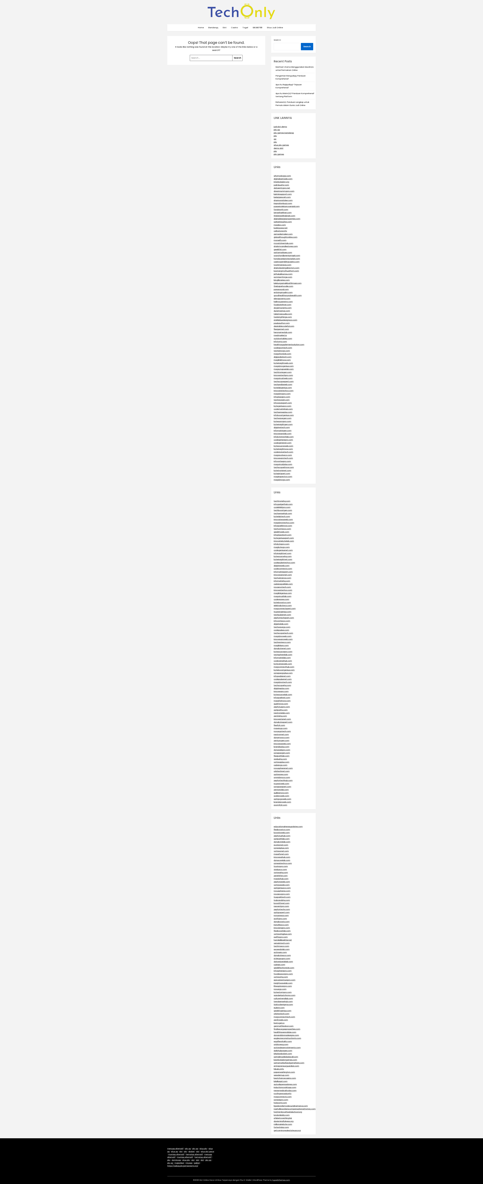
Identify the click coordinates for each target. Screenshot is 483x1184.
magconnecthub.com (284, 666)
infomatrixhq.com (282, 581)
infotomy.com (280, 341)
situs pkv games (281, 145)
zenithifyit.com (281, 875)
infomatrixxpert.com (283, 571)
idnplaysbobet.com (283, 1053)
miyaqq (189, 1163)
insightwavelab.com (283, 983)
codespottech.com (283, 347)
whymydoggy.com (282, 175)
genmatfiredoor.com (283, 1026)
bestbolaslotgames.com (285, 1059)
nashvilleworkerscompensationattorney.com (295, 1109)
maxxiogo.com (280, 728)
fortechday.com (281, 1127)
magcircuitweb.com (283, 378)
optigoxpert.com (282, 912)
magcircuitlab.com (282, 596)
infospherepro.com (283, 970)
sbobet (192, 1151)
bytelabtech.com (282, 516)
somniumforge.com (283, 277)
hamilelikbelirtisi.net (283, 940)
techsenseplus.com (283, 412)
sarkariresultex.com (283, 221)
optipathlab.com (282, 838)
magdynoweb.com (282, 636)
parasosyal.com (281, 289)
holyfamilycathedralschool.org (288, 1112)
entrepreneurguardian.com (286, 1066)
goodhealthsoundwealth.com (288, 295)
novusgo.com (280, 989)
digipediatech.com (282, 357)
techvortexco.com (282, 528)
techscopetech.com (283, 633)
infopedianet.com (282, 676)
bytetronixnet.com (282, 470)
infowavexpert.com (283, 403)
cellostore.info (280, 231)
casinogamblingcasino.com (286, 261)
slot (181, 1151)
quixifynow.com (281, 703)
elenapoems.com (282, 298)
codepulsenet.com (283, 679)
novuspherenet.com (283, 768)
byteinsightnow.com (283, 449)
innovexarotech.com (283, 458)
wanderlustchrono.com (284, 995)
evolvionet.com (281, 845)
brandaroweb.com (282, 802)
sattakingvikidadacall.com (286, 1056)
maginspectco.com (283, 476)
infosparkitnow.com (283, 525)
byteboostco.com (282, 602)
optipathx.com (281, 710)
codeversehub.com (283, 660)
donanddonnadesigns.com (286, 1035)
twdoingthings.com (283, 317)
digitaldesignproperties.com (287, 218)
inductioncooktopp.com (285, 1087)
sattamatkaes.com (283, 252)
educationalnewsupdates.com (288, 826)
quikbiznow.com (281, 792)
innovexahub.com (282, 857)
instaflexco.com (281, 924)
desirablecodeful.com (284, 326)
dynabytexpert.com (283, 722)
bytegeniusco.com (282, 406)
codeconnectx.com (283, 568)
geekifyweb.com (281, 531)
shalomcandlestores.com (286, 246)
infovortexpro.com (282, 461)
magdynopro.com (282, 393)
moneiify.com (280, 240)
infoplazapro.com (282, 396)
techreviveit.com (282, 399)
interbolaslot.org (281, 181)
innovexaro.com (281, 691)
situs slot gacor (207, 1151)
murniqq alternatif (176, 1154)
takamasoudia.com (283, 314)
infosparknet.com (282, 697)
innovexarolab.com (282, 433)
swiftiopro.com (281, 937)
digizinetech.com (282, 427)
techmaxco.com (281, 946)
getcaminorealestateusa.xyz (287, 1130)
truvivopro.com (281, 866)
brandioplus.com (281, 746)
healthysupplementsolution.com (289, 344)
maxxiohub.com (281, 878)
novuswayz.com (281, 915)
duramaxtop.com (282, 310)
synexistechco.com (283, 863)
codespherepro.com (283, 439)
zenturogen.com (281, 740)
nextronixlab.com (282, 713)
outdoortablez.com (283, 338)
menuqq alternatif (175, 1148)
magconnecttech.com (284, 1016)
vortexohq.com (281, 977)
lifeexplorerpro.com (283, 986)
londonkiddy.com (282, 1115)
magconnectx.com (283, 1096)
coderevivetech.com (283, 452)
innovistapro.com (282, 927)
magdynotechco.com (284, 522)
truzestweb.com (281, 783)
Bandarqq (213, 27)
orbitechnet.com (282, 771)
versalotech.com (282, 943)
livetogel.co (279, 1023)
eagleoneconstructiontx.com (287, 1038)
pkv (275, 136)
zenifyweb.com (281, 1020)
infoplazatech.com (282, 534)
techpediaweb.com (283, 384)
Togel (245, 27)
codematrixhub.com (283, 409)
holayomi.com (280, 1102)
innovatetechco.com (283, 390)
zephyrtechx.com (282, 909)
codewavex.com (281, 599)
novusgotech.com (282, 731)
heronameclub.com (283, 332)
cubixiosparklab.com (283, 584)
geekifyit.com (280, 249)
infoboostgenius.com (284, 415)
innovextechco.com (283, 590)
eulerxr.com (279, 1007)
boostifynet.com (281, 903)
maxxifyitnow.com (282, 700)
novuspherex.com (282, 891)
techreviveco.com (282, 642)
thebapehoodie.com (283, 286)
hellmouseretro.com (283, 301)
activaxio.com (280, 952)
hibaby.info (279, 1069)
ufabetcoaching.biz (283, 1118)
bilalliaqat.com (280, 1081)
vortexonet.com (281, 851)
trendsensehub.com (283, 1001)
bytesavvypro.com (282, 421)
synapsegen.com (282, 753)
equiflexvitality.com (283, 1041)
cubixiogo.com (280, 765)
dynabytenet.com (282, 648)
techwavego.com (282, 627)
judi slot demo (280, 126)
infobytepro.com (281, 544)
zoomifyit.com (280, 805)
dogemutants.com (283, 307)
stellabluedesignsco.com (285, 320)
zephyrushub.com (282, 835)
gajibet (197, 1163)
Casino (234, 27)
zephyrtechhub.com (283, 780)
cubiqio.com (279, 964)
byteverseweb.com (283, 663)
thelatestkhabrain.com (284, 215)
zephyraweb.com (282, 881)
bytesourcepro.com (283, 651)
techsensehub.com (283, 513)
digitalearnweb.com (283, 178)
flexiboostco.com (282, 829)
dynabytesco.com (282, 955)
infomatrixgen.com (282, 430)
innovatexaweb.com (283, 519)
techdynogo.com (282, 350)
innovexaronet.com (283, 574)
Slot (225, 27)
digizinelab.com (281, 624)
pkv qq (277, 129)
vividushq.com (280, 759)
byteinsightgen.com (283, 424)
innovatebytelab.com (284, 541)
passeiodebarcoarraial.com (287, 206)
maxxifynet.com (281, 854)
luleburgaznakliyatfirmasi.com (287, 283)
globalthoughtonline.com (285, 237)
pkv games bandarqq (284, 132)
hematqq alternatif (194, 1154)
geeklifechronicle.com (284, 967)
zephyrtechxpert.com (284, 617)
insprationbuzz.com (283, 203)
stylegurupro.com (282, 958)
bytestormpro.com (283, 992)
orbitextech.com (281, 1013)
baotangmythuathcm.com (286, 271)
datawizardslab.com (283, 961)
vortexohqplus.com (283, 934)
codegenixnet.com (282, 442)
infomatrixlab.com (282, 657)
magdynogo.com (282, 479)
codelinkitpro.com (282, 507)
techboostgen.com (283, 510)
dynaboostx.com (282, 921)
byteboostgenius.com (284, 670)
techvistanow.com (282, 578)
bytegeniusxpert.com (284, 538)
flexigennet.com (281, 329)
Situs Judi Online (275, 27)
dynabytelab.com (282, 841)
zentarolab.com (281, 789)
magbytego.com (282, 547)
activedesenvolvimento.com (287, 1047)
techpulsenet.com (282, 614)
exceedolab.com (282, 949)
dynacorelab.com (282, 860)
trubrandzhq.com (282, 900)
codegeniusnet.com (283, 550)
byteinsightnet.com (283, 559)
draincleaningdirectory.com (286, 267)
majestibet (179, 1163)
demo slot (278, 148)
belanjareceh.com (282, 197)
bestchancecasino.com (285, 1078)
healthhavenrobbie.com (285, 1032)
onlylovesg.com (281, 1044)
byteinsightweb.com (283, 363)
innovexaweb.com (282, 743)
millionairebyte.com (283, 1124)
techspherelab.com (283, 654)
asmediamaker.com (283, 234)
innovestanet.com (282, 719)
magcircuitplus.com (283, 464)
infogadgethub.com (283, 504)
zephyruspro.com (282, 706)
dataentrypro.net (282, 188)
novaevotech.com (282, 587)
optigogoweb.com (282, 799)
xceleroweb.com (281, 795)
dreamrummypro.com (284, 191)
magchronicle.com (282, 353)
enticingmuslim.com (283, 292)
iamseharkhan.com (283, 212)
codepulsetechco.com (284, 562)
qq (275, 139)
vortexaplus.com (281, 762)
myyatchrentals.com (283, 243)
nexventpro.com (281, 906)
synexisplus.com (281, 848)
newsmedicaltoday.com (285, 1090)
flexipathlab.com (281, 756)
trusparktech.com (282, 897)
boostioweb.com (282, 832)
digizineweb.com (281, 565)
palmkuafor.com (281, 185)
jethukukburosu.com (283, 274)
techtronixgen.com (283, 372)
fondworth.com (281, 209)
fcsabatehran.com (282, 304)
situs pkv (203, 1148)
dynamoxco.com (281, 737)
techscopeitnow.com (284, 467)
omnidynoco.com (282, 777)
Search (277, 40)
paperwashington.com (284, 1072)
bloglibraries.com (282, 280)
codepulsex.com (281, 630)
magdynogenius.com (284, 366)
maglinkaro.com (281, 645)
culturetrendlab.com (283, 998)
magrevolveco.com (283, 455)
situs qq (174, 1151)
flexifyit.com (279, 725)
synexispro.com (281, 1099)
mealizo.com (280, 225)
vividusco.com (280, 869)
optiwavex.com (281, 774)
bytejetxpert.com (282, 473)
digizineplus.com (281, 688)
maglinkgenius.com (283, 593)
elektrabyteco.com (283, 605)
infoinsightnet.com (282, 553)
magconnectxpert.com (285, 608)
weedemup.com (281, 1075)
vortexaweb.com (282, 884)
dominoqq (176, 1160)
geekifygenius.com (282, 1010)
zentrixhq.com (280, 716)
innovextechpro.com (283, 375)
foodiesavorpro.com (283, 974)
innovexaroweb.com (283, 639)
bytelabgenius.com (283, 387)
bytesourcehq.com (283, 556)
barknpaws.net (281, 228)
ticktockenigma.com (283, 1004)
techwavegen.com (282, 418)
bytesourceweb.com (283, 446)
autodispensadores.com (285, 1084)
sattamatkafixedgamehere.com (289, 1062)
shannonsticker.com (283, 200)
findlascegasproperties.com (287, 1029)
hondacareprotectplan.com (287, 258)
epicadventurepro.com (284, 980)
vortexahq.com (281, 872)
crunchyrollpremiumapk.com (287, 255)
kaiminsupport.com (283, 194)
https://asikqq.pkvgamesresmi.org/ (182, 1166)
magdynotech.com (283, 682)
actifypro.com (280, 918)
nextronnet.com (281, 734)
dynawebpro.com (282, 749)
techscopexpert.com (284, 381)
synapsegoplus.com (283, 673)
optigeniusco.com (282, 888)
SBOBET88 (257, 27)
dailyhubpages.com (283, 1050)
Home (201, 27)
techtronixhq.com (282, 501)
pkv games (279, 154)
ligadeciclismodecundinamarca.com (291, 1106)
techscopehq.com (282, 685)
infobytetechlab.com (284, 436)
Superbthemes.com (281, 1180)
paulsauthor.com (282, 323)
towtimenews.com (282, 264)
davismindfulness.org (283, 1121)
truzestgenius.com (282, 611)
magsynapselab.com (284, 369)
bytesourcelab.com (283, 694)
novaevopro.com (282, 894)
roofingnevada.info (282, 1093)
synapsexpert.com (282, 786)
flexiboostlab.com (282, 930)
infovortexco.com (282, 621)
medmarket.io (280, 335)
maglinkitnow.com (282, 360)
